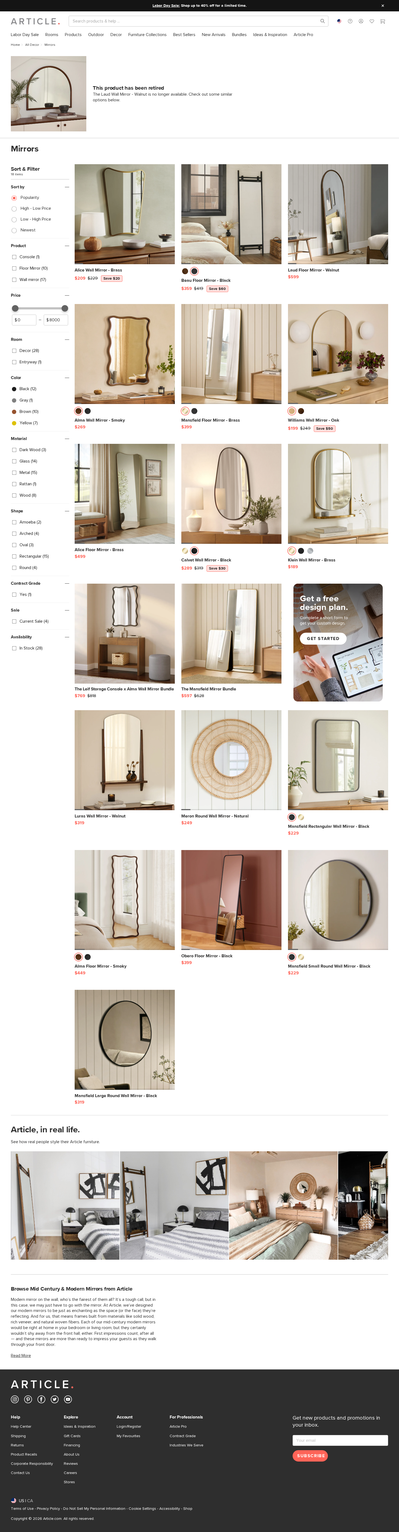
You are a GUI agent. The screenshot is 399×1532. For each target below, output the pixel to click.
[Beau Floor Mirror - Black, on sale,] (231, 214)
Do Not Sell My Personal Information (94, 1509)
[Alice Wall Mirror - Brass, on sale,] (125, 214)
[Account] (361, 21)
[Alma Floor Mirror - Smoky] (125, 900)
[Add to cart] (169, 272)
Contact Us (20, 1473)
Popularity (30, 197)
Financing (72, 1445)
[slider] (15, 308)
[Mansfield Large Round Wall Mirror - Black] (125, 1040)
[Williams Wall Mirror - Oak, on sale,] (338, 354)
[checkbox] (40, 257)
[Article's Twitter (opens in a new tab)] (55, 1400)
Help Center (21, 1426)
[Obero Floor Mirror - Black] (231, 900)
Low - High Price (36, 219)
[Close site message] (382, 5)
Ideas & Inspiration (80, 1426)
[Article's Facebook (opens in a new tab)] (41, 1400)
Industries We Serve (186, 1445)
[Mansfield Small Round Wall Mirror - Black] (338, 900)
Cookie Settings (142, 1509)
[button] (350, 21)
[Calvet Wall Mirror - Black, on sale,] (231, 494)
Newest (28, 230)
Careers (70, 1473)
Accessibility (169, 1509)
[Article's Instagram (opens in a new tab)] (15, 1400)
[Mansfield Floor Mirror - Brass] (231, 354)
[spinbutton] (24, 320)
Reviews (71, 1464)
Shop (187, 1509)
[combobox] (339, 21)
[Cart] (383, 22)
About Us (72, 1454)
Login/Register (129, 1426)
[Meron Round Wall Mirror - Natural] (231, 760)
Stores (69, 1482)
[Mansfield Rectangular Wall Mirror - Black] (338, 760)
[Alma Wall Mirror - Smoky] (125, 354)
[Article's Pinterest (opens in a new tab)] (28, 1400)
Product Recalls (24, 1454)
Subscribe (311, 1456)
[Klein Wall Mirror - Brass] (338, 494)
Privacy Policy (48, 1509)
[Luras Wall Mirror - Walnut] (125, 760)
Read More (21, 1355)
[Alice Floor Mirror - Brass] (125, 494)
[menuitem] (25, 35)
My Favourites (128, 1436)
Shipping (18, 1436)
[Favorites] (372, 22)
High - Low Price (36, 208)
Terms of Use (22, 1509)
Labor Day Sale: (166, 6)
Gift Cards (72, 1436)
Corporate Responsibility (32, 1464)
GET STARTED (323, 638)
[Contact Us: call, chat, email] (350, 21)
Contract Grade (183, 1436)
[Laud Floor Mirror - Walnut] (338, 214)
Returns (17, 1445)
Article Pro (178, 1426)
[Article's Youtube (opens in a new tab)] (68, 1400)
